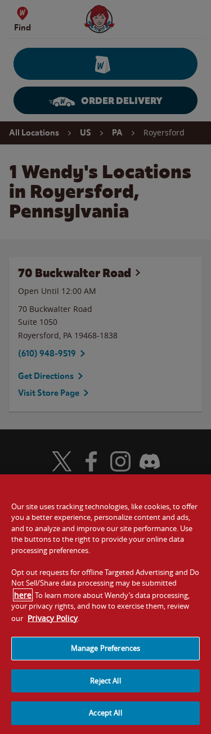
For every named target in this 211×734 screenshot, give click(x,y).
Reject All (105, 681)
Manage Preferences (105, 648)
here (23, 595)
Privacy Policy (53, 618)
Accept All (105, 713)
